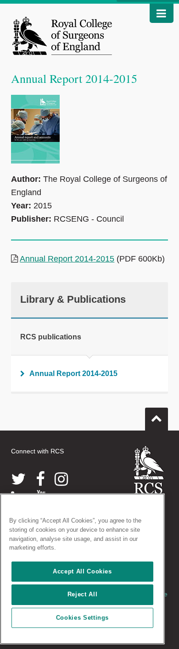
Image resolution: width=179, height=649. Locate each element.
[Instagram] (61, 479)
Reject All (82, 594)
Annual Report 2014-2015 (67, 258)
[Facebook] (40, 479)
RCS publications (50, 337)
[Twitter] (18, 479)
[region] (82, 568)
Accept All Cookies (82, 571)
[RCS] (149, 478)
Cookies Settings (82, 617)
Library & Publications (73, 299)
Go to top (156, 419)
